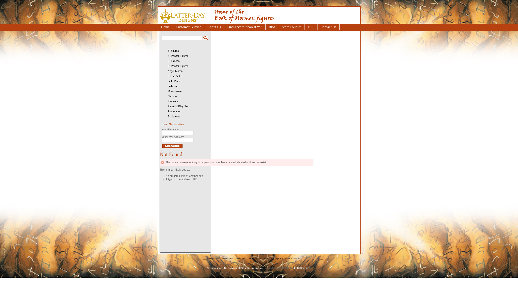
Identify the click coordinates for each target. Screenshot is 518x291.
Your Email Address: (173, 137)
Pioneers (173, 101)
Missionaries (175, 91)
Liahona (172, 86)
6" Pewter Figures (178, 65)
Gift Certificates (254, 259)
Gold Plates (175, 81)
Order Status (227, 259)
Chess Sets (175, 76)
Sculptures (174, 116)
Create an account (292, 259)
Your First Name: (171, 129)
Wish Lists (240, 259)
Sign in (278, 259)
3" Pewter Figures (178, 55)
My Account (214, 259)
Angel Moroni (175, 71)
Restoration (174, 111)
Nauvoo (172, 96)
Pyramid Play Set (178, 106)
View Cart (268, 259)
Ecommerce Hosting (284, 268)
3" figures (173, 50)
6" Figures (174, 60)
